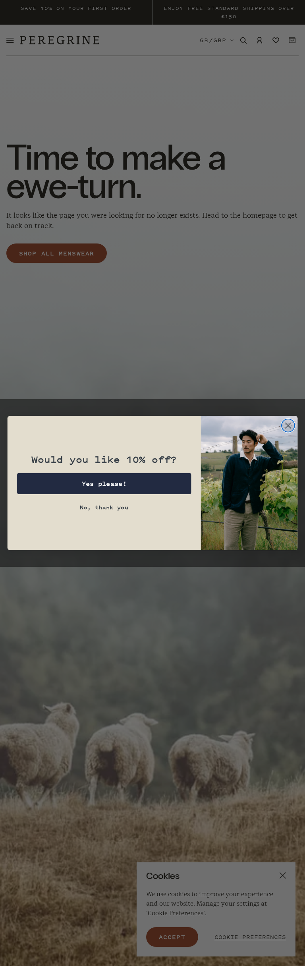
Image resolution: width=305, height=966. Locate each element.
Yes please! (104, 483)
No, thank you (104, 507)
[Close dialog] (288, 425)
